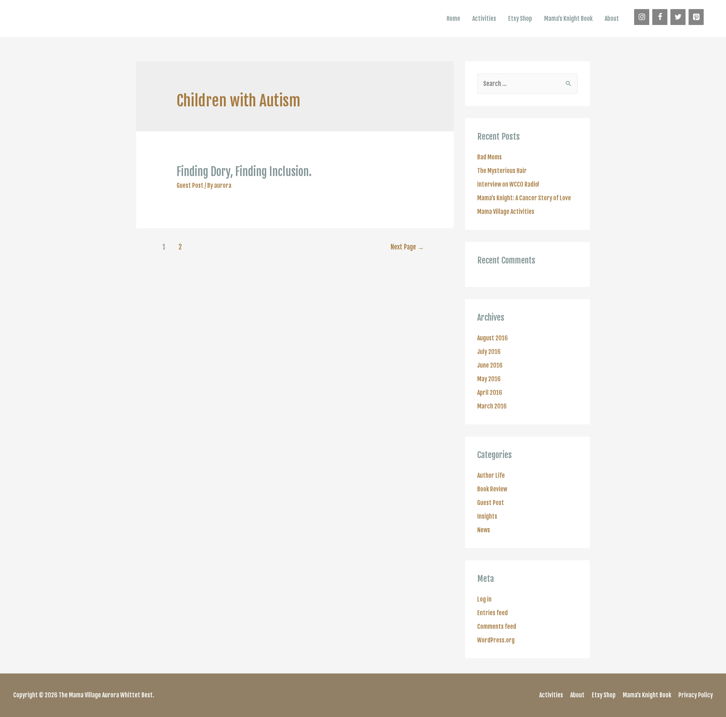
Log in (484, 599)
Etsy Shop (520, 18)
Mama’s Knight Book (568, 18)
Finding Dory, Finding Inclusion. (244, 172)
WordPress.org (496, 640)
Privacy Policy (695, 695)
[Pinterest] (696, 17)
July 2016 (489, 351)
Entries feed (492, 613)
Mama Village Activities (505, 211)
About (612, 18)
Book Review (492, 489)
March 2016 (492, 406)
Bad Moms (489, 157)
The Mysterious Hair (502, 171)
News (483, 530)
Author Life (491, 475)
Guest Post (190, 185)
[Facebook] (659, 17)
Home (453, 18)
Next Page (407, 247)
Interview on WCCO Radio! (508, 184)
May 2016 (489, 379)
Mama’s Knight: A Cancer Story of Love (524, 198)
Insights (487, 516)
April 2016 (489, 392)
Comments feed (496, 626)
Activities (484, 18)
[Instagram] (641, 17)
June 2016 (490, 365)
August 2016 (492, 338)
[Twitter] (678, 17)
